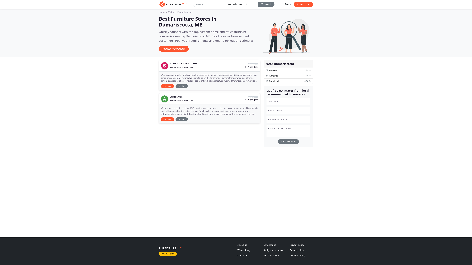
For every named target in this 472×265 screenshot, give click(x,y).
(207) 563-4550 (251, 100)
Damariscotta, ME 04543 (181, 67)
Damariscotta (184, 12)
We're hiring (243, 250)
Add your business (273, 250)
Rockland (289, 81)
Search (267, 4)
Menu (288, 4)
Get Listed (304, 4)
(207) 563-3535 (251, 67)
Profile (181, 86)
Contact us (243, 255)
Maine (171, 12)
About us (242, 244)
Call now (167, 86)
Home (162, 12)
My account (270, 244)
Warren (289, 70)
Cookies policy (297, 255)
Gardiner (289, 75)
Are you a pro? (168, 254)
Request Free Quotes (174, 48)
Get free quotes (288, 141)
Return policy (297, 250)
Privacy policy (297, 244)
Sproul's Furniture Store (184, 63)
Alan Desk (176, 96)
